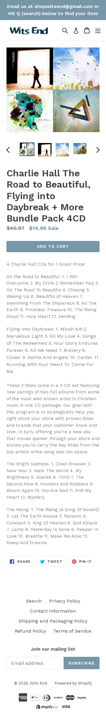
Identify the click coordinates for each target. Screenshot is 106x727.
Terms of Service (72, 631)
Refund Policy (30, 631)
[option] (27, 149)
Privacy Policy (64, 601)
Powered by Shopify (73, 683)
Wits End (38, 683)
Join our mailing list (53, 649)
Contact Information (53, 611)
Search (34, 601)
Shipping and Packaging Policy (53, 621)
